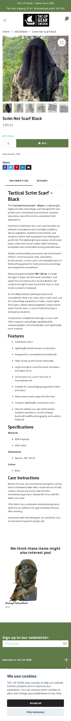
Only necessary (35, 712)
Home (6, 31)
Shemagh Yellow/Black (16, 603)
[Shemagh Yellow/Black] (35, 580)
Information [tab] (18, 180)
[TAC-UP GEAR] (36, 20)
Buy (44, 143)
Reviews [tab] (42, 180)
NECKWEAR (20, 31)
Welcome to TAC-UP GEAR (17, 659)
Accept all (35, 703)
